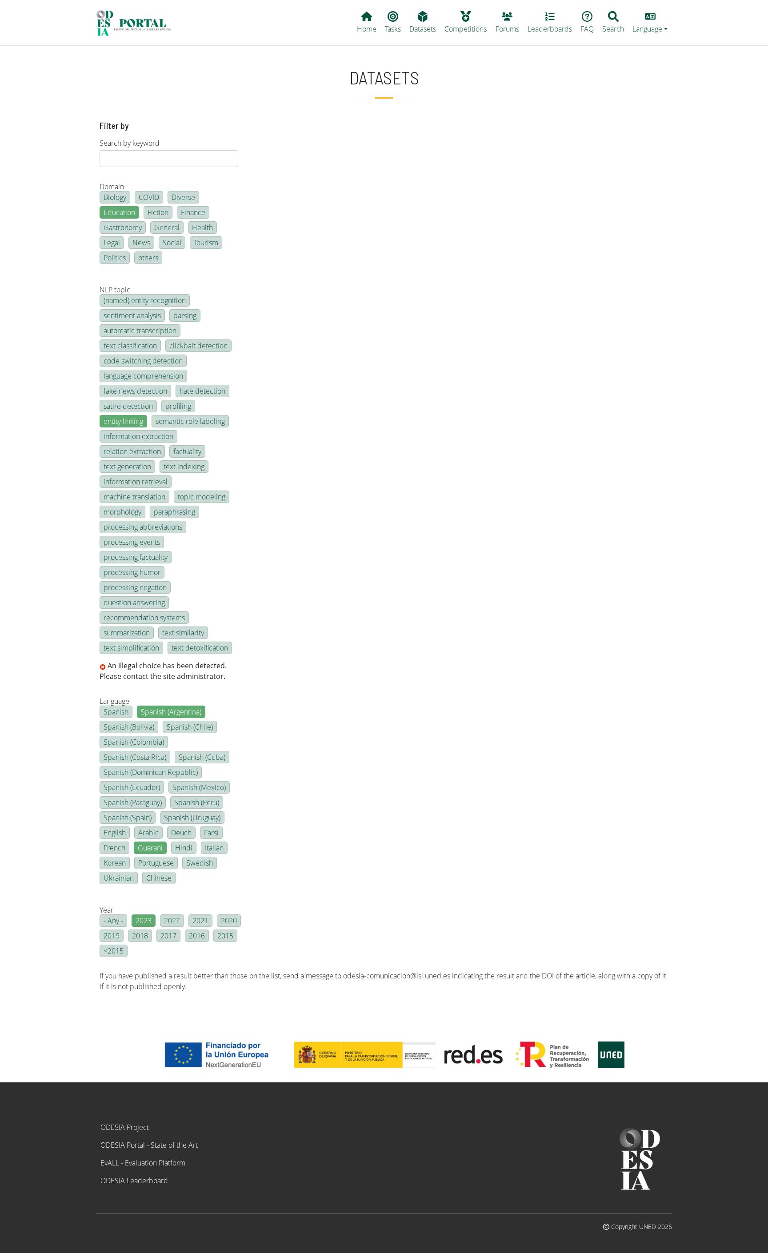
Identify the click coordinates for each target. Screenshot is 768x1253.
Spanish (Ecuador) (132, 787)
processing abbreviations (143, 527)
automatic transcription (140, 330)
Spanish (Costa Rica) (135, 757)
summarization (127, 633)
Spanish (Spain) (128, 817)
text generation (127, 466)
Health (202, 227)
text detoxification (200, 648)
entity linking (123, 421)
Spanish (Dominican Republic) (151, 772)
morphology (122, 512)
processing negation (135, 587)
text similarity (183, 633)
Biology (115, 197)
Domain (112, 187)
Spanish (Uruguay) (192, 817)
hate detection (202, 391)
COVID (149, 197)
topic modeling (201, 497)
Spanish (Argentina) (171, 712)
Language (114, 701)
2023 (144, 921)
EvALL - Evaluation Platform (142, 1163)
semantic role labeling (190, 421)
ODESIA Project (124, 1127)
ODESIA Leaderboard (134, 1180)
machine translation (134, 497)
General (167, 227)
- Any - (113, 921)
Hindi (183, 848)
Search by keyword (130, 143)
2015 (225, 936)
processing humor (132, 572)
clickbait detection (198, 346)
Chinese (159, 878)
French (114, 848)
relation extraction (132, 451)
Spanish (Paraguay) (133, 802)
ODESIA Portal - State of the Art (149, 1145)
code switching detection (143, 361)
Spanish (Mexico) (199, 787)
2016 (197, 936)
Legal (112, 242)
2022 (172, 921)
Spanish (116, 712)
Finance (193, 212)
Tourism (206, 242)
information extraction (138, 436)
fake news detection (135, 391)
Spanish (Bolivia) (129, 727)
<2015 (114, 951)
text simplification (131, 648)
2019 (112, 936)
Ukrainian (119, 878)
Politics (115, 258)
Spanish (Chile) (190, 727)
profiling (178, 406)
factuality (187, 451)
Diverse (183, 197)
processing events (132, 542)
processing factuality (136, 557)
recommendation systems (144, 618)
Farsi (211, 833)
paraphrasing (174, 512)
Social (172, 242)
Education (119, 212)
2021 (200, 921)
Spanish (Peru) (196, 802)
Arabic (148, 833)
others (148, 258)
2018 (140, 936)
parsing (184, 315)
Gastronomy (123, 227)
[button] (650, 23)
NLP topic (115, 290)
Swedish (199, 863)
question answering (134, 602)
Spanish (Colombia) (134, 742)
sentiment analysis (132, 315)
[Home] (137, 22)
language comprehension (143, 376)
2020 (229, 921)
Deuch (181, 833)
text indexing (184, 466)
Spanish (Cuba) (202, 757)
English (115, 833)
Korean (115, 863)
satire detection (128, 406)
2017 (168, 936)
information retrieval (136, 482)
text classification (130, 346)
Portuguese (156, 863)
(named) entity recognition (145, 300)
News (141, 242)
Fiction (158, 212)
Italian (214, 848)
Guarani (150, 848)
